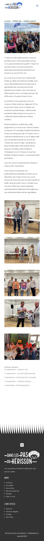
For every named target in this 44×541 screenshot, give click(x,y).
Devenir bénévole (12, 491)
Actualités (9, 485)
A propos (9, 483)
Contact (9, 509)
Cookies (9, 514)
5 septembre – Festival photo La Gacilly (20, 377)
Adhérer (9, 494)
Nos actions (10, 488)
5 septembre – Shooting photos (16, 385)
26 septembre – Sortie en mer (16, 369)
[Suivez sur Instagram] (22, 445)
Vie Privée (9, 517)
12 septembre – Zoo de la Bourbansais (19, 373)
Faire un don (10, 496)
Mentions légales (12, 511)
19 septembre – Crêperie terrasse (17, 381)
